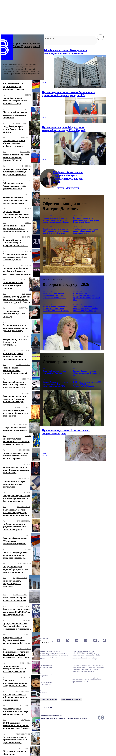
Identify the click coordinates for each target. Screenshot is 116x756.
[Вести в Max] (67, 640)
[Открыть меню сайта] (100, 37)
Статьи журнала (49, 707)
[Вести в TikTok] (104, 640)
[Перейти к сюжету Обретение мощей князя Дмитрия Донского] (72, 255)
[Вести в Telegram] (76, 640)
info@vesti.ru (44, 676)
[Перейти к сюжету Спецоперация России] (72, 408)
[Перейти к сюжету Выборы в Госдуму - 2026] (72, 332)
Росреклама (43, 693)
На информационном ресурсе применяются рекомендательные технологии (63, 718)
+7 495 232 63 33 (45, 684)
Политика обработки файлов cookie (51, 716)
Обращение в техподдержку (71, 699)
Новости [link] (49, 38)
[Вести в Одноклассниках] (95, 640)
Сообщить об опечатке (49, 699)
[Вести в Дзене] (58, 640)
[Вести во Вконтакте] (85, 640)
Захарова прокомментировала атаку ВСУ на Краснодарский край (21, 46)
